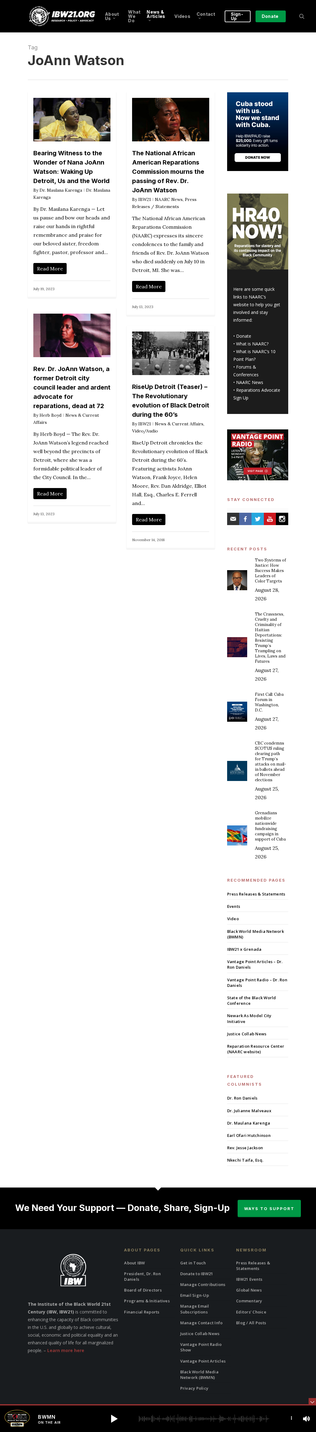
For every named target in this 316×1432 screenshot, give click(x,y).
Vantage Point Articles (203, 1361)
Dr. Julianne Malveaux (249, 1110)
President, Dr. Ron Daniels (142, 1276)
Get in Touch (193, 1263)
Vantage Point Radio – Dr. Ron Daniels (257, 982)
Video (233, 918)
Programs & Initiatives (147, 1301)
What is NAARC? (252, 344)
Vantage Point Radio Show (201, 1347)
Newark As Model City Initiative (249, 1018)
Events (233, 906)
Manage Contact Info (201, 1323)
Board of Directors (143, 1290)
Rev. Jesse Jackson (245, 1147)
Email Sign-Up (194, 1295)
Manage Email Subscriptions (194, 1308)
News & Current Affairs (179, 424)
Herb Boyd (50, 415)
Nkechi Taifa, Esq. (245, 1160)
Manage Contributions (203, 1284)
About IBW (134, 1263)
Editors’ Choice (251, 1312)
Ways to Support (269, 1208)
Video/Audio (145, 431)
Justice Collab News (247, 1034)
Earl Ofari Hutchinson (249, 1135)
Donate (243, 336)
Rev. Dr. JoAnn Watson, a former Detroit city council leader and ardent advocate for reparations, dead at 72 (71, 387)
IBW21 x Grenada (244, 949)
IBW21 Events (249, 1279)
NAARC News (169, 199)
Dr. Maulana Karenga (61, 190)
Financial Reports (141, 1312)
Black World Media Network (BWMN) (255, 934)
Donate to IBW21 (196, 1273)
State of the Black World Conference (251, 1000)
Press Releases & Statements (256, 894)
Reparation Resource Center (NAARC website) (256, 1048)
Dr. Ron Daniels (242, 1098)
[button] (114, 1418)
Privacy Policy (194, 1388)
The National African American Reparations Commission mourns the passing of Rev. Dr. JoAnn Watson (168, 171)
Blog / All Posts (251, 1323)
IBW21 (144, 199)
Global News (249, 1290)
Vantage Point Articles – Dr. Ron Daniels (255, 964)
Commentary (249, 1301)
